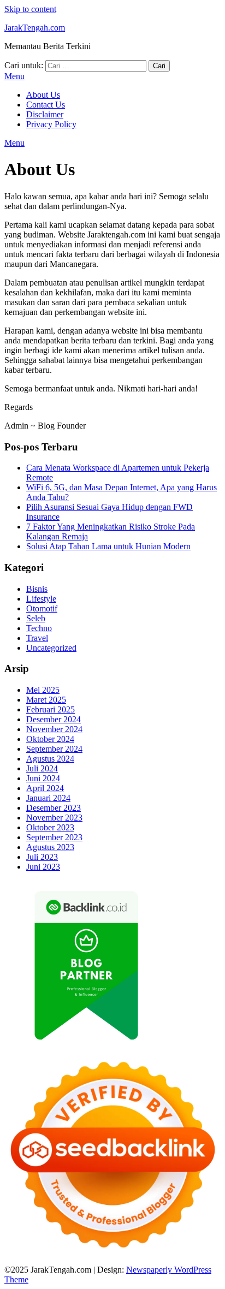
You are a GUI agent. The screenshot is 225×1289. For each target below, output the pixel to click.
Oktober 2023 (50, 827)
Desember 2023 (53, 807)
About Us (43, 94)
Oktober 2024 (50, 739)
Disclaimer (44, 114)
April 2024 (45, 788)
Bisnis (37, 588)
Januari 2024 (48, 798)
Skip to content (30, 9)
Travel (37, 638)
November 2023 (54, 817)
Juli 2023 (42, 857)
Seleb (35, 618)
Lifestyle (41, 598)
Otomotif (41, 608)
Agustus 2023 (50, 847)
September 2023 (54, 837)
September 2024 (54, 748)
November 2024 (54, 729)
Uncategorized (51, 647)
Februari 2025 (50, 709)
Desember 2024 (53, 719)
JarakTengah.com (34, 27)
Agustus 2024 (50, 758)
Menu (14, 76)
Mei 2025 (43, 689)
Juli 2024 (42, 768)
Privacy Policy (51, 124)
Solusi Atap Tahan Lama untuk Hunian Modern (108, 546)
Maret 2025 (46, 699)
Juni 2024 (43, 778)
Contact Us (45, 104)
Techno (39, 628)
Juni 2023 (43, 866)
